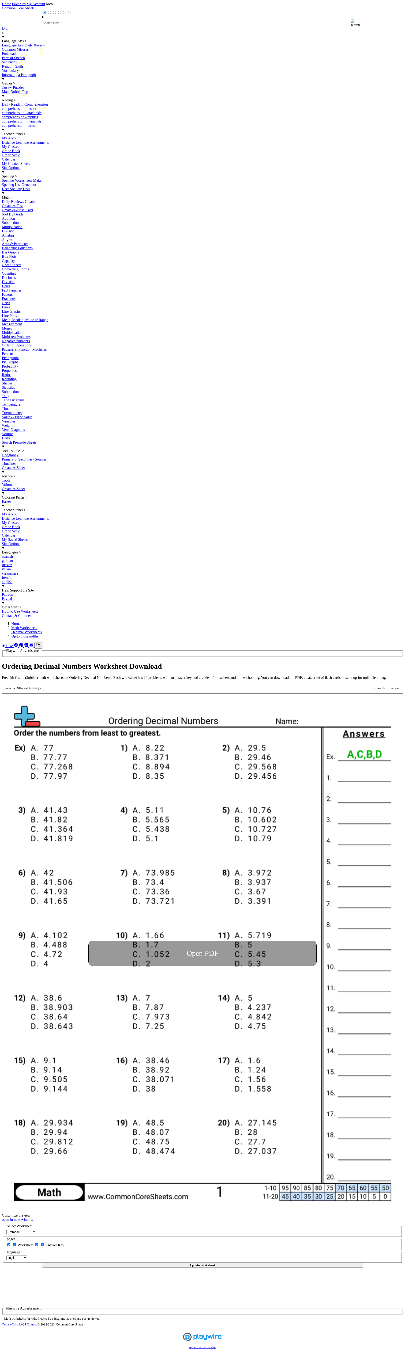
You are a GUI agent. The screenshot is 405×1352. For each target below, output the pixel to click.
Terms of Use (10, 1324)
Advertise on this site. (202, 1347)
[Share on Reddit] (26, 646)
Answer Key (54, 1245)
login (5, 28)
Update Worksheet (202, 1265)
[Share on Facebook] (16, 646)
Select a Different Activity (22, 688)
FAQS (22, 1324)
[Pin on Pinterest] (21, 646)
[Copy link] (38, 645)
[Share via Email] (31, 646)
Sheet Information (388, 688)
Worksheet (26, 1245)
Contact (32, 1324)
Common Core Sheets (18, 8)
